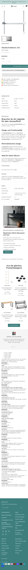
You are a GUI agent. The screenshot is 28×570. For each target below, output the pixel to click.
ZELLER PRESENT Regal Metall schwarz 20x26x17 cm (21, 316)
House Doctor (5, 43)
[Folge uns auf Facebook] (3, 531)
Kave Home (20, 285)
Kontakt (3, 550)
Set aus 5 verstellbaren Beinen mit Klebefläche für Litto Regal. (20, 289)
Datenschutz (18, 543)
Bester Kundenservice (6, 515)
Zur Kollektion (14, 325)
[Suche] (4, 6)
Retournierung (18, 550)
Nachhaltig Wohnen (19, 530)
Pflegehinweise (6, 165)
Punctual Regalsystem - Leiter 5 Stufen (7, 288)
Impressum (17, 545)
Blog (16, 527)
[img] (4, 363)
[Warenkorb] (25, 6)
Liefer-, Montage (6, 79)
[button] (4, 56)
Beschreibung (5, 116)
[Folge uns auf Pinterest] (8, 531)
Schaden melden (19, 519)
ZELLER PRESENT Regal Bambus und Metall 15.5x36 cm (7, 316)
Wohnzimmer (18, 159)
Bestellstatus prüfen (19, 514)
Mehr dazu (14, 2)
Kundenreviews (5, 545)
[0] (23, 6)
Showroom (16, 85)
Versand (17, 548)
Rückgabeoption (15, 79)
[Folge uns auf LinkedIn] (5, 534)
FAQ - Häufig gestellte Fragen (20, 522)
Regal (20, 134)
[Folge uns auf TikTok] (3, 534)
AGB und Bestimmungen (20, 541)
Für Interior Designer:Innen (18, 533)
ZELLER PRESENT (7, 312)
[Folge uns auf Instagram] (5, 531)
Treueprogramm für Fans (7, 520)
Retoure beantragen (19, 516)
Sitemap (17, 552)
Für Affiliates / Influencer (5, 553)
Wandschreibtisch (7, 133)
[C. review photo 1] (6, 369)
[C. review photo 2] (14, 375)
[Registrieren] (20, 507)
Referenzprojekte (5, 548)
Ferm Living (7, 285)
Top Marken (4, 517)
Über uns (4, 541)
